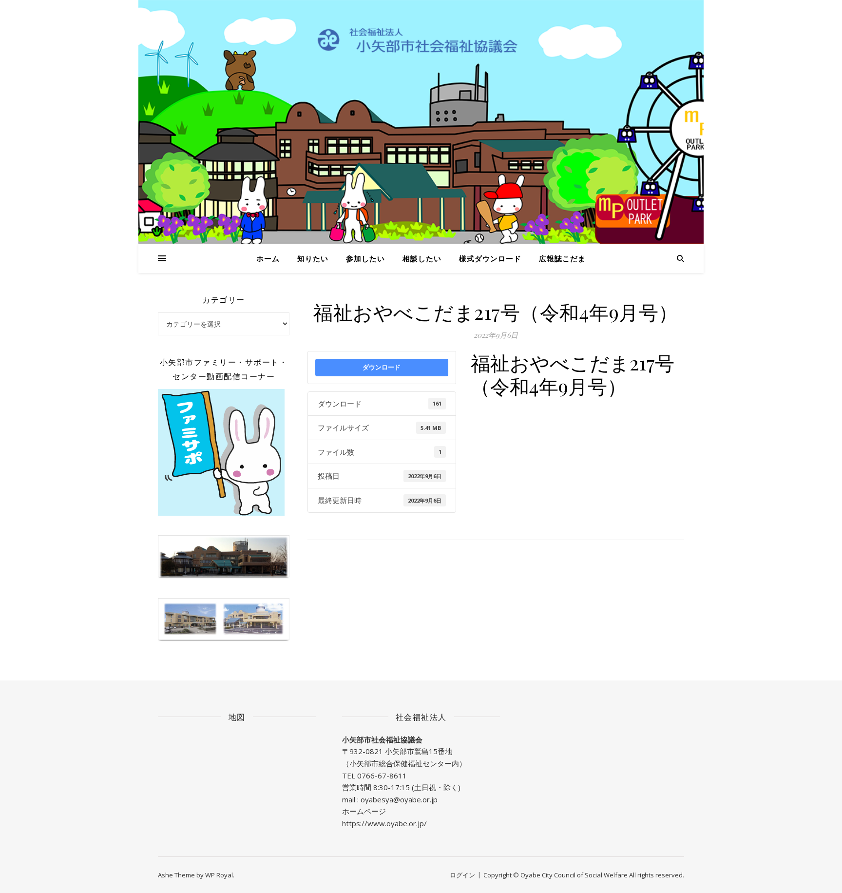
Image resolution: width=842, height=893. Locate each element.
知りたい (312, 258)
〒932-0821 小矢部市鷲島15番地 (397, 751)
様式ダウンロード (490, 258)
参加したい (365, 258)
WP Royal (219, 875)
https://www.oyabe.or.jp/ (384, 823)
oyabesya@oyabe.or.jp (399, 799)
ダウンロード (382, 367)
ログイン (462, 875)
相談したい (421, 258)
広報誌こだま (562, 258)
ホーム (268, 258)
